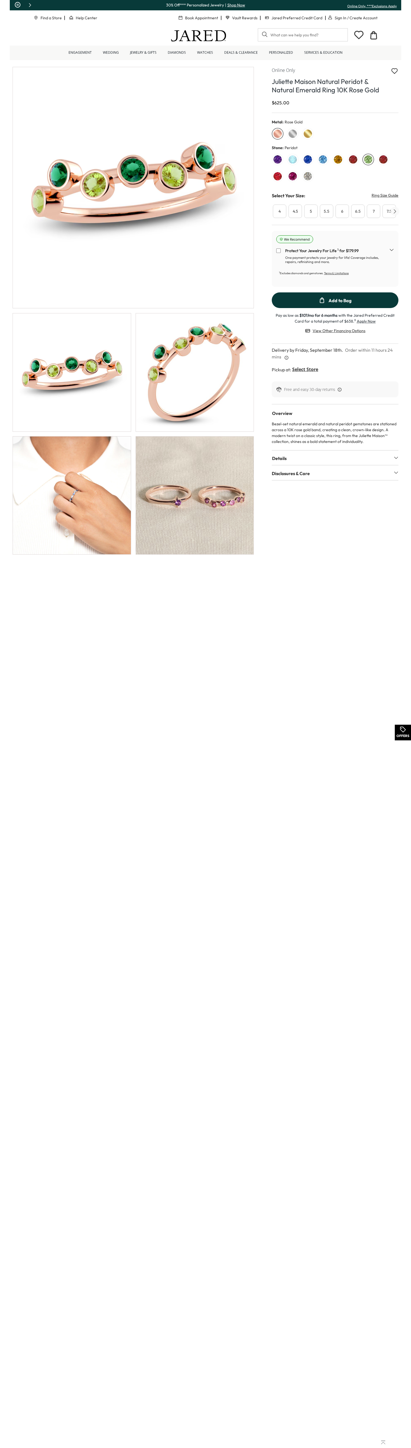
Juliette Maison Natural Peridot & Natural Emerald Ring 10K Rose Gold (325, 85)
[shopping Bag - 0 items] (373, 35)
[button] (30, 5)
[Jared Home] (198, 36)
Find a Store (51, 17)
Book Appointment (201, 17)
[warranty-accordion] (391, 251)
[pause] (17, 5)
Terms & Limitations (336, 273)
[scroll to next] (394, 211)
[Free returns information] (338, 389)
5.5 (326, 211)
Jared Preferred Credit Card (296, 17)
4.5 (295, 211)
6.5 (358, 211)
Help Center (86, 17)
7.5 (389, 211)
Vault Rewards (245, 17)
